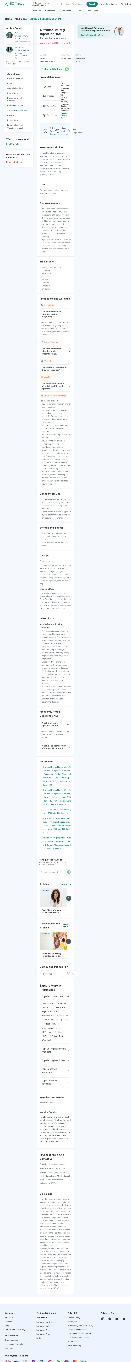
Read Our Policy (13, 144)
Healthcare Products (14, 1344)
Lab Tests (66, 11)
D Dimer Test (57, 1036)
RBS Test (56, 1024)
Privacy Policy (74, 1322)
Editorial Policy (74, 1318)
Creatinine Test (48, 1003)
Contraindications (15, 88)
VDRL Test (62, 1003)
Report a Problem (14, 162)
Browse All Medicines (45, 1322)
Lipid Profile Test (60, 1007)
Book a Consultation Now (92, 35)
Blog (7, 1326)
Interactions (12, 120)
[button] (77, 4)
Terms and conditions (77, 1330)
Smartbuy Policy (74, 1345)
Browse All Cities (43, 1330)
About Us (9, 1318)
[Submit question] (69, 872)
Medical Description (16, 78)
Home (8, 19)
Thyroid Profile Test (50, 1011)
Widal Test (46, 1040)
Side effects (12, 93)
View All (64, 884)
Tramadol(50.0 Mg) (64, 115)
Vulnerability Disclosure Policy (80, 1326)
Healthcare (50, 11)
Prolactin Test (62, 1016)
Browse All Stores (43, 1334)
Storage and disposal (17, 110)
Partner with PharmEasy (15, 1330)
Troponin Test (48, 1016)
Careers (8, 1322)
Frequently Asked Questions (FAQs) (15, 126)
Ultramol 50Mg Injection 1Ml (46, 19)
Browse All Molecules (45, 1326)
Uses (9, 83)
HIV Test (45, 1036)
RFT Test (46, 1024)
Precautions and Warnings (14, 99)
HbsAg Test (61, 1020)
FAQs (38, 1338)
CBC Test (46, 1007)
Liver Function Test (50, 1028)
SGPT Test (46, 1032)
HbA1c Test (48, 1020)
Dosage (10, 115)
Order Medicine (11, 1340)
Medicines (21, 19)
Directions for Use (15, 106)
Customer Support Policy (78, 1337)
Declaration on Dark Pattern (79, 1334)
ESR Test (58, 1032)
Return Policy (73, 1341)
